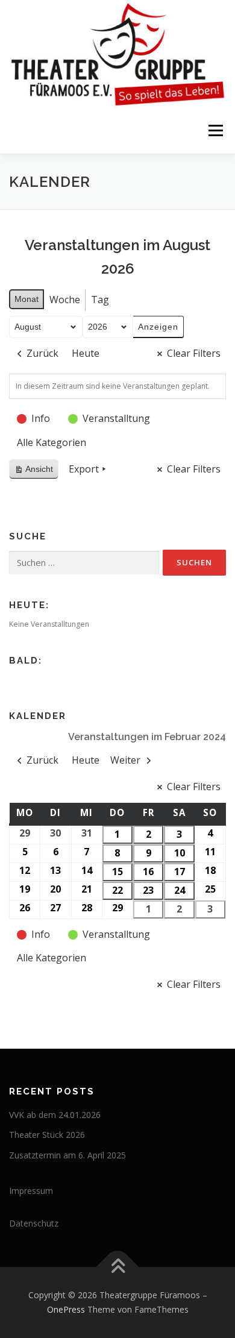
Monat (26, 299)
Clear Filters (194, 353)
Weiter (125, 760)
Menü (215, 131)
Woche (64, 299)
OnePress (66, 1309)
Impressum (31, 1190)
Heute (85, 353)
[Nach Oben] (117, 1267)
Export (84, 469)
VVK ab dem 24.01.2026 (55, 1114)
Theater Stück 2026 (47, 1134)
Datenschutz (33, 1223)
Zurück (42, 353)
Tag (100, 299)
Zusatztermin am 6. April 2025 (67, 1155)
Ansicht (36, 471)
